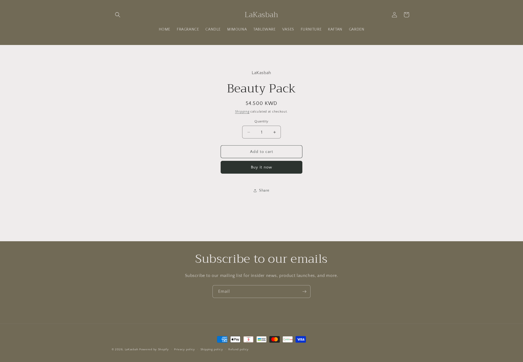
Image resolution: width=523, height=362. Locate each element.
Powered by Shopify (154, 349)
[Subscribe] (304, 291)
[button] (118, 15)
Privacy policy (184, 349)
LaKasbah (131, 349)
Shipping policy (211, 349)
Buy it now (261, 167)
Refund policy (238, 349)
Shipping (242, 111)
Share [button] (264, 190)
